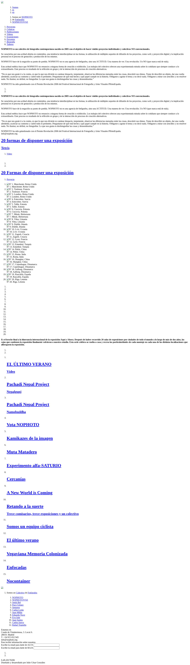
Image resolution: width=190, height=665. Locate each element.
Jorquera (16, 607)
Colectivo (20, 593)
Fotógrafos (19, 19)
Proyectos (11, 27)
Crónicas (10, 29)
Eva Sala (16, 617)
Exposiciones (12, 37)
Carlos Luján (18, 610)
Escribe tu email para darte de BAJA (17, 648)
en (13, 12)
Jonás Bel (16, 602)
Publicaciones (13, 32)
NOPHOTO (27, 17)
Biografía (11, 42)
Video (9, 154)
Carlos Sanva (18, 622)
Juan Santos (17, 620)
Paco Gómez (18, 605)
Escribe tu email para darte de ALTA (17, 645)
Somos (15, 7)
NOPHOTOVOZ (20, 22)
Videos (10, 34)
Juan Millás (17, 612)
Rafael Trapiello (19, 625)
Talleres (10, 44)
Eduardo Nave (18, 615)
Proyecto (10, 179)
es (13, 10)
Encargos (11, 39)
